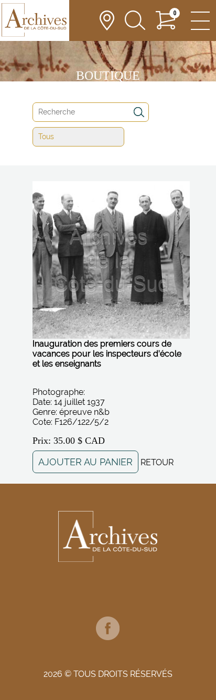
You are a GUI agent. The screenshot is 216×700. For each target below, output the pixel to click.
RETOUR (157, 462)
